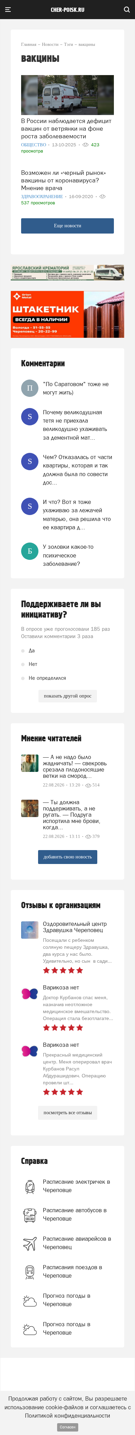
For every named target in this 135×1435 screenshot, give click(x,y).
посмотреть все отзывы (68, 1112)
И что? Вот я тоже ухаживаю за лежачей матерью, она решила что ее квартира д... (77, 514)
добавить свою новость (68, 856)
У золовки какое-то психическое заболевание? (68, 555)
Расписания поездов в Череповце (72, 1271)
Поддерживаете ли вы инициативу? (61, 609)
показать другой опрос (67, 696)
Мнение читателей (51, 739)
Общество (34, 144)
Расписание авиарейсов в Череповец (77, 1242)
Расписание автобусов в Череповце (75, 1214)
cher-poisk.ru (67, 10)
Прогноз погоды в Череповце (66, 1299)
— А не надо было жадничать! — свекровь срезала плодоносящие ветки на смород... (75, 766)
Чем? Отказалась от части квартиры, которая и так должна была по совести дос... (77, 470)
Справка (34, 1161)
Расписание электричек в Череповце (76, 1185)
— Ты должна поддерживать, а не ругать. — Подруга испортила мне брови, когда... (71, 814)
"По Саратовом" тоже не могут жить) (76, 388)
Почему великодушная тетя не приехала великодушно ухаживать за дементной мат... (75, 425)
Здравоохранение (42, 196)
